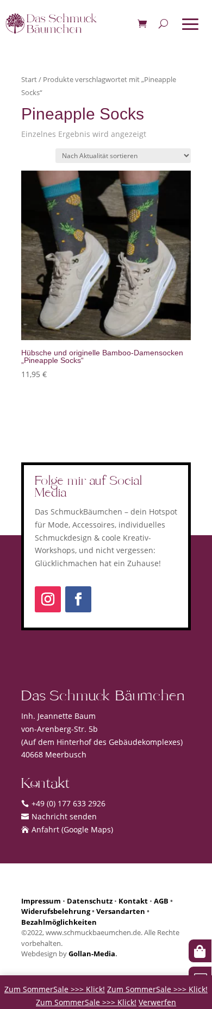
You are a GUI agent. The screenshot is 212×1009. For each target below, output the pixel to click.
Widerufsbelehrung (55, 911)
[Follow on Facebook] (78, 599)
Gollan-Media (91, 953)
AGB (161, 901)
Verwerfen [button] (157, 1002)
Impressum (41, 901)
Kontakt (133, 901)
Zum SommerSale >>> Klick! (54, 989)
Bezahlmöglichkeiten (59, 922)
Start (29, 79)
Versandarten (120, 911)
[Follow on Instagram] (48, 599)
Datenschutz (90, 901)
